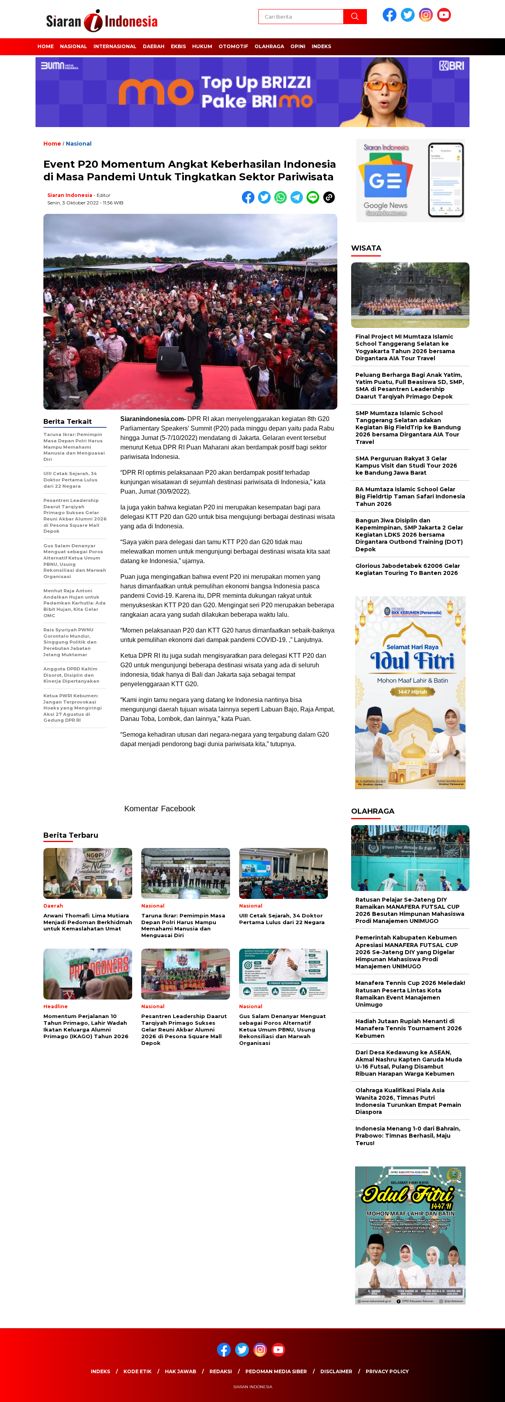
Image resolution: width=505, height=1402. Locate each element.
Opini (297, 46)
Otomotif (233, 46)
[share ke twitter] (266, 202)
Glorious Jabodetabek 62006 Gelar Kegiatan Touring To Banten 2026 (407, 569)
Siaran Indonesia (69, 195)
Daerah (154, 46)
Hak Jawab (180, 1371)
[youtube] (445, 20)
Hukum (202, 46)
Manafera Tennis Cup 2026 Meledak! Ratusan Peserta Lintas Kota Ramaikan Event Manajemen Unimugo (410, 993)
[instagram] (427, 20)
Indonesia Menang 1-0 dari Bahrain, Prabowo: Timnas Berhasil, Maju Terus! (407, 1135)
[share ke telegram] (298, 202)
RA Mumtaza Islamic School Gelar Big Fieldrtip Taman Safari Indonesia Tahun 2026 (410, 496)
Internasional (115, 46)
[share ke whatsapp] (282, 202)
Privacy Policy (387, 1371)
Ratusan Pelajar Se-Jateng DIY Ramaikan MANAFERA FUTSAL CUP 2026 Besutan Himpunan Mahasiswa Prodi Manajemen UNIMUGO (409, 910)
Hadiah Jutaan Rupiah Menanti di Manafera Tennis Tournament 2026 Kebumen (408, 1028)
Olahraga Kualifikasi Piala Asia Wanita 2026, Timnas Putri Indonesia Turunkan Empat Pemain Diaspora (408, 1101)
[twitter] (409, 20)
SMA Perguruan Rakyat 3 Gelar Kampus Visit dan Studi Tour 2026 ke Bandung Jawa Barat (406, 465)
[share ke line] (315, 202)
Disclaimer (336, 1371)
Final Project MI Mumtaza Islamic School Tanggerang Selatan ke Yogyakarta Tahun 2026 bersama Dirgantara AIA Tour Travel (405, 347)
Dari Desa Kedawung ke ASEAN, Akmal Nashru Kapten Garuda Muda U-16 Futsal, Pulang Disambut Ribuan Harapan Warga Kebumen (408, 1063)
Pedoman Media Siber (276, 1371)
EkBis (178, 46)
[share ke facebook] (250, 202)
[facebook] (391, 20)
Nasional (73, 46)
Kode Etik (137, 1371)
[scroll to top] (483, 1390)
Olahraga (269, 46)
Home (45, 46)
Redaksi (220, 1371)
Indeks (321, 46)
